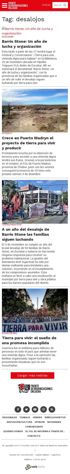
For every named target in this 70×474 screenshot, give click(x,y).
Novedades (54, 422)
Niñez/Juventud (55, 417)
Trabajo (24, 417)
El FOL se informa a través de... (45, 431)
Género (37, 417)
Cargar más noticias (32, 375)
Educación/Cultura (19, 422)
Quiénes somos (13, 431)
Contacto (33, 436)
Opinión (40, 422)
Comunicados (34, 427)
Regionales (9, 417)
